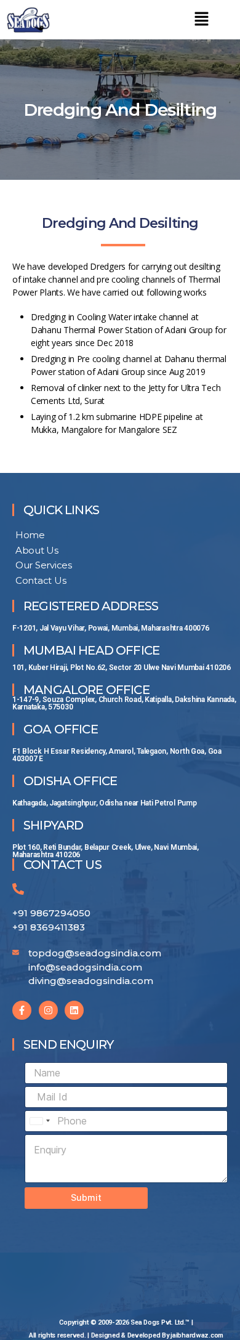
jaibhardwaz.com (196, 1335)
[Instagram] (48, 1010)
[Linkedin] (74, 1010)
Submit (86, 1197)
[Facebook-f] (21, 1010)
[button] (201, 19)
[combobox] (39, 1121)
